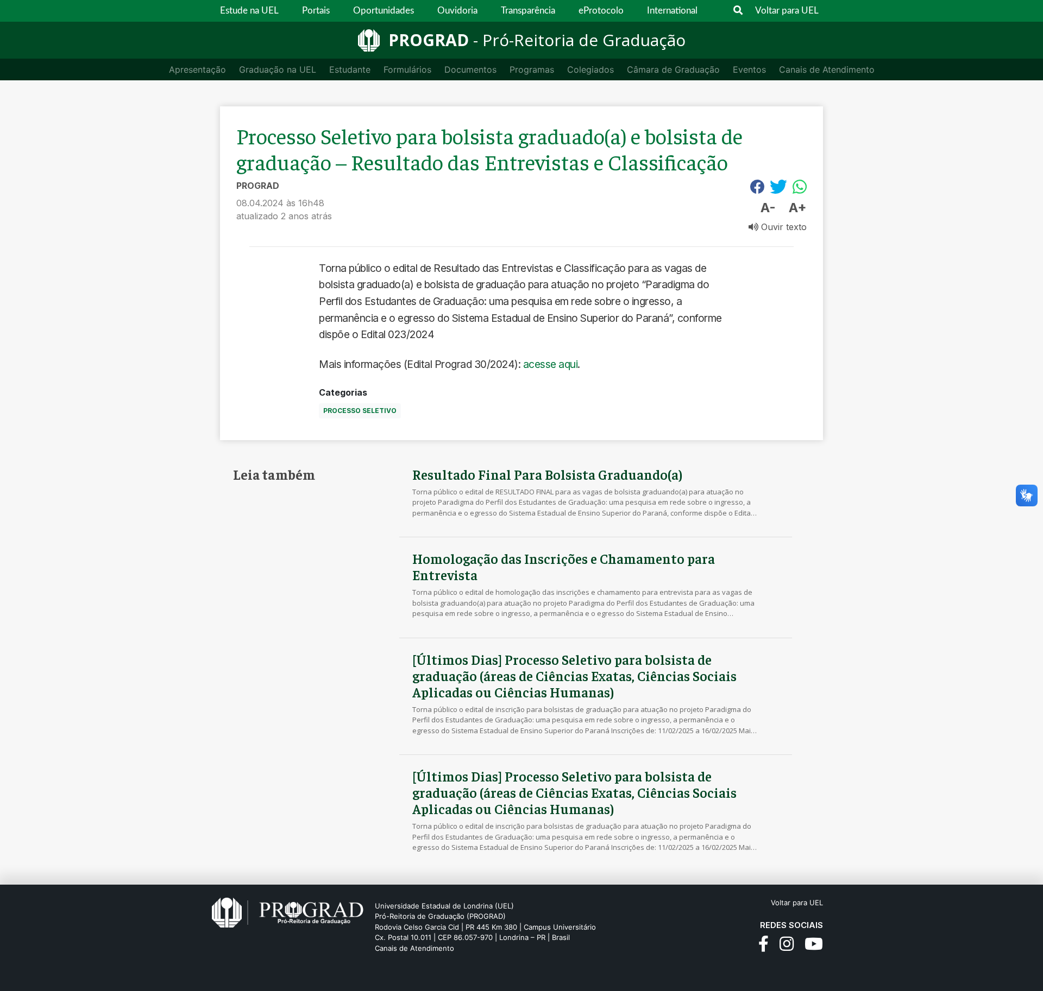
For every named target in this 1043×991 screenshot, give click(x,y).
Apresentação (197, 69)
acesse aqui (550, 364)
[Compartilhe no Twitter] (778, 186)
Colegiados (590, 69)
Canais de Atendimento (827, 69)
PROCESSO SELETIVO (360, 410)
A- (768, 207)
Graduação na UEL (277, 69)
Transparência (528, 10)
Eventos (749, 69)
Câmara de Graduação (673, 69)
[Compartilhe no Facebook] (757, 186)
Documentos (470, 69)
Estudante (349, 69)
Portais (316, 10)
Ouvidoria (457, 10)
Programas (532, 69)
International (672, 10)
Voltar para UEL (787, 10)
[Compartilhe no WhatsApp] (800, 186)
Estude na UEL (249, 10)
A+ (798, 207)
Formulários (407, 69)
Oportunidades (383, 10)
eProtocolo (601, 10)
